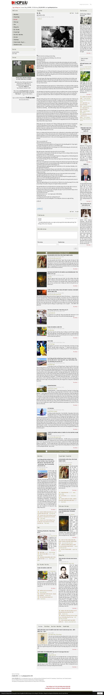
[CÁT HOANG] (42, 412)
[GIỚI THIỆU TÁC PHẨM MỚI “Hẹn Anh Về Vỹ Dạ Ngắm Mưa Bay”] (42, 657)
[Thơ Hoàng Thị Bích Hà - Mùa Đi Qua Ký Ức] (42, 317)
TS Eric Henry (59, 634)
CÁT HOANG (51, 408)
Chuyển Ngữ (66, 626)
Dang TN (83, 112)
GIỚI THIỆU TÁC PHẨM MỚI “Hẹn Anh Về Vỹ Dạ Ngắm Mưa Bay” (53, 651)
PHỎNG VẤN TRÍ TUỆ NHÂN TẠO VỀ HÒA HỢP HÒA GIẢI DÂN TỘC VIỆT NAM (68, 612)
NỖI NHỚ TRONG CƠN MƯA (85, 64)
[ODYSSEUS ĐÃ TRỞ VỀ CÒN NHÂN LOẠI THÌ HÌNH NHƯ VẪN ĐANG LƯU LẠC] (42, 279)
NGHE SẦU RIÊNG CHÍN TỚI (55, 327)
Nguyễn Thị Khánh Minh (87, 106)
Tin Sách (40, 626)
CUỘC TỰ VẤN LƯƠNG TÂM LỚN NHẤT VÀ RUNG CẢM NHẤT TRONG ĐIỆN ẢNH (67, 541)
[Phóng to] (39, 13)
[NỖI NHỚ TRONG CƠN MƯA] (85, 76)
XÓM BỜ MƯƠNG (52, 385)
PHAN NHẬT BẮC (43, 592)
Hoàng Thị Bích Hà (51, 313)
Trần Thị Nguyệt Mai (64, 563)
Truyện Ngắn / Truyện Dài (65, 456)
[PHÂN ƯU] (86, 174)
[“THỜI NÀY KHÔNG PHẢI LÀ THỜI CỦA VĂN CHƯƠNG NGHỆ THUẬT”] (42, 436)
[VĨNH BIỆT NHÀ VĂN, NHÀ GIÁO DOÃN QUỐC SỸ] (86, 139)
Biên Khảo (39, 456)
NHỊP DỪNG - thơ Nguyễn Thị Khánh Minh (84, 105)
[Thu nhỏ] (37, 13)
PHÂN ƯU (86, 164)
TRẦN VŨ (66, 621)
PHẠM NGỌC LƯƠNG (52, 388)
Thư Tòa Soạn (83, 10)
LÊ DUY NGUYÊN (87, 98)
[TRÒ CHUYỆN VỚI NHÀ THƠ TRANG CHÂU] (64, 572)
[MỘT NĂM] (42, 348)
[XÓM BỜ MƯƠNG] (42, 388)
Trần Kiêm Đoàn (51, 330)
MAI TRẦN (65, 618)
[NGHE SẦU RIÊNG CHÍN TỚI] (42, 331)
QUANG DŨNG (15, 52)
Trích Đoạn (46, 626)
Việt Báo (85, 218)
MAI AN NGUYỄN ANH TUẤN (54, 258)
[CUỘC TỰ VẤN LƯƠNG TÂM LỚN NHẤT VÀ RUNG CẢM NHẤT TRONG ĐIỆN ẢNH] (42, 292)
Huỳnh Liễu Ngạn (51, 344)
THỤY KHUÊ (42, 518)
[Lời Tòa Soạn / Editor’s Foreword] (86, 20)
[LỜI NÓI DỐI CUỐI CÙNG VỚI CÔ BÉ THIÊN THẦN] (42, 261)
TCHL (85, 144)
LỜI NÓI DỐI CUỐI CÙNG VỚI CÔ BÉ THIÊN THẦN (60, 255)
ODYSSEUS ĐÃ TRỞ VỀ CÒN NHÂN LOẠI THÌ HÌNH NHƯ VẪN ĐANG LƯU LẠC (67, 511)
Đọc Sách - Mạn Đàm (56, 626)
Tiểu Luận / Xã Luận (63, 506)
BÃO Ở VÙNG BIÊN (44, 554)
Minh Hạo (50, 276)
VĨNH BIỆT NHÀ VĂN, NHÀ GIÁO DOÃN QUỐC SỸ (86, 129)
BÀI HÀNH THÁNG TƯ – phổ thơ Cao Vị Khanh (86, 116)
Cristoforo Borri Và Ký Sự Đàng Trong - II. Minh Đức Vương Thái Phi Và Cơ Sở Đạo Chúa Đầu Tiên (46, 522)
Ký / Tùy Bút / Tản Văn (43, 564)
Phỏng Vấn (61, 555)
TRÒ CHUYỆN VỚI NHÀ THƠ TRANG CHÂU (68, 559)
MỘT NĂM (50, 341)
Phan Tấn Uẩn (43, 598)
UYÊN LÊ (39, 19)
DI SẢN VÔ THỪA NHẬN (66, 549)
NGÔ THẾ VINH (51, 364)
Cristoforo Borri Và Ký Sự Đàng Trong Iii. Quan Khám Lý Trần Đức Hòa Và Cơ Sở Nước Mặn (46, 517)
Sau (76, 13)
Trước (72, 13)
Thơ (38, 527)
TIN (81, 124)
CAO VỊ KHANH (87, 117)
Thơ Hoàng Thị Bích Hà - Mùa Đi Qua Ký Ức (58, 309)
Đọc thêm (75, 268)
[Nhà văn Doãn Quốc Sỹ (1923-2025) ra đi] (86, 213)
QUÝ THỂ (14, 53)
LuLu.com (31, 90)
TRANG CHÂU (71, 563)
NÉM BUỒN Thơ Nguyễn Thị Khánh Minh (84, 109)
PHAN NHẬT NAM (72, 621)
